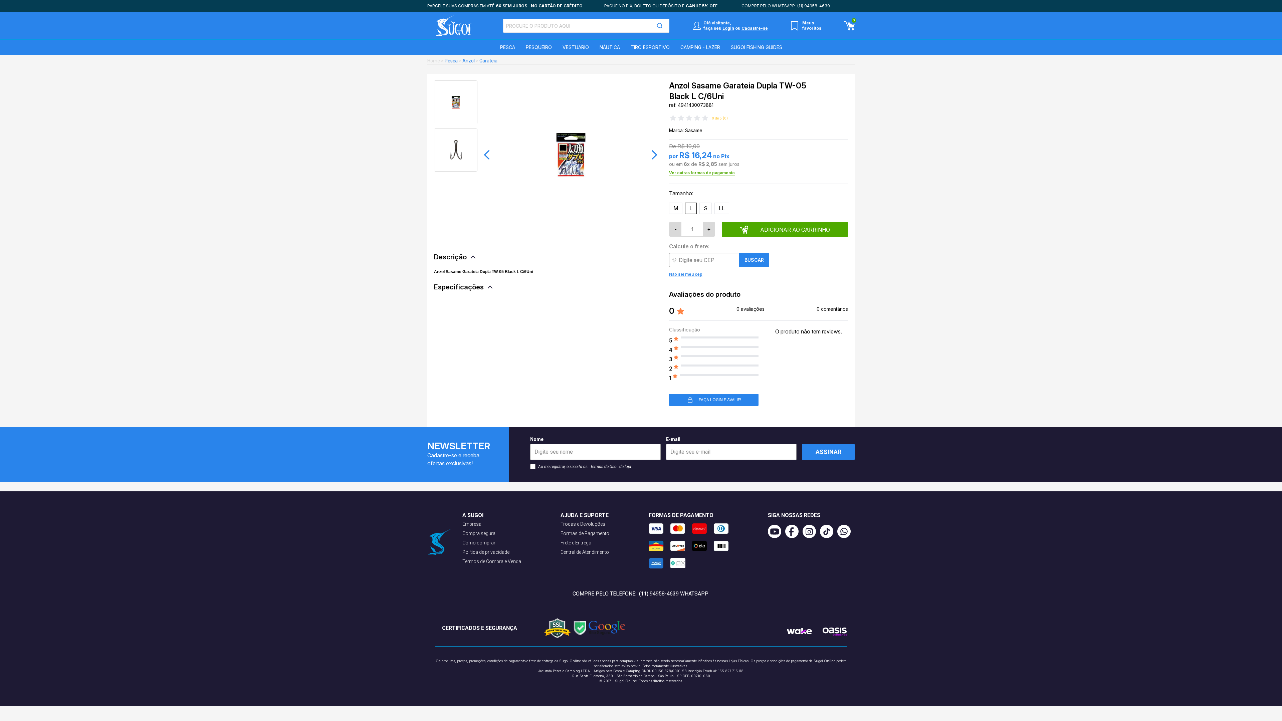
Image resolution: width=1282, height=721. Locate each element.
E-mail (673, 439)
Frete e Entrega (576, 542)
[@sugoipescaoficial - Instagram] (811, 531)
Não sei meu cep (685, 274)
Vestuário (576, 47)
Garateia (488, 60)
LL (722, 208)
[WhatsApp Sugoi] (846, 531)
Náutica (610, 47)
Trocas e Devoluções (583, 524)
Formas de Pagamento (585, 533)
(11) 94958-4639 (813, 5)
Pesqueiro (539, 47)
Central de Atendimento (585, 552)
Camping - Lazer (700, 47)
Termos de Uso (603, 466)
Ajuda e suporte (585, 515)
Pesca (507, 47)
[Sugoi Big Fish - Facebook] (794, 531)
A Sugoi (472, 515)
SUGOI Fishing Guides (756, 47)
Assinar (828, 451)
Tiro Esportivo (650, 47)
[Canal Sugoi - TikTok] (828, 531)
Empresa (471, 524)
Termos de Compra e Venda (491, 561)
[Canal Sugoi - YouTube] (776, 531)
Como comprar (478, 542)
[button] (486, 155)
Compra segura (478, 533)
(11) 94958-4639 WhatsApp (673, 593)
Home (433, 60)
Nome (537, 439)
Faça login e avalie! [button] (720, 399)
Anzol (468, 60)
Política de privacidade (485, 552)
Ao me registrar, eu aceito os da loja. (585, 466)
